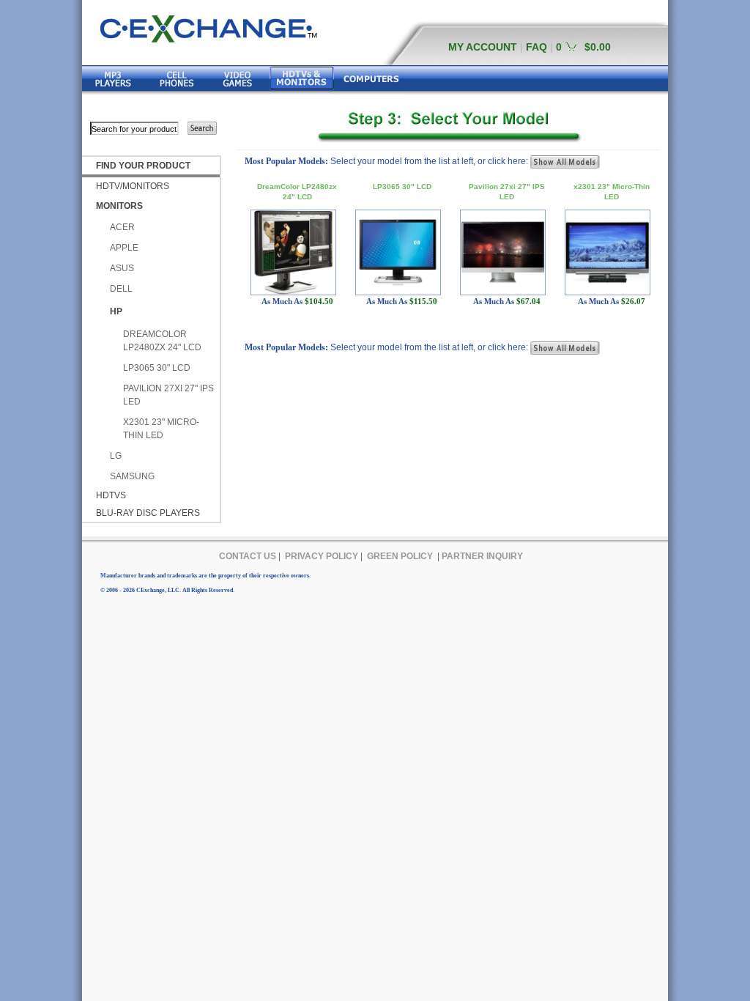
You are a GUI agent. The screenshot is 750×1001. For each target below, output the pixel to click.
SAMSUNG (132, 476)
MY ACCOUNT (482, 47)
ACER (122, 227)
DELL (121, 289)
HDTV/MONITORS (132, 186)
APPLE (124, 248)
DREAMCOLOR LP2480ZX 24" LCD (162, 340)
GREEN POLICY (400, 556)
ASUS (122, 268)
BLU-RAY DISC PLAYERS (148, 513)
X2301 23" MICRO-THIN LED (161, 428)
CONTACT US (247, 556)
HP (116, 311)
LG (116, 456)
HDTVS (111, 495)
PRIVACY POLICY (321, 556)
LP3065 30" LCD (156, 368)
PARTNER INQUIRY (482, 556)
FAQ (536, 47)
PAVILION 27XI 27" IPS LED (168, 395)
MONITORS (119, 206)
